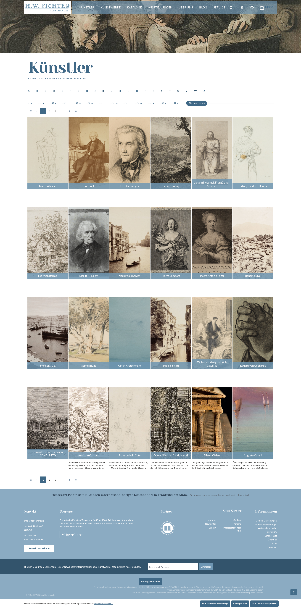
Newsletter (210, 523)
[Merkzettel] (252, 8)
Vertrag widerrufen (150, 581)
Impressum (271, 531)
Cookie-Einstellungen (266, 520)
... (65, 109)
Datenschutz (270, 535)
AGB (274, 543)
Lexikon (212, 527)
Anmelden (206, 566)
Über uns (272, 539)
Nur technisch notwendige (215, 603)
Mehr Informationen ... (103, 603)
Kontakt (273, 547)
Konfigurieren (240, 603)
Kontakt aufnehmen (39, 548)
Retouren (211, 520)
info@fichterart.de (34, 520)
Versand (237, 523)
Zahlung (237, 520)
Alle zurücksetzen (197, 103)
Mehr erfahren (72, 535)
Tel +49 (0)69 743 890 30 (33, 528)
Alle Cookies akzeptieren (264, 603)
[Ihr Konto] (242, 8)
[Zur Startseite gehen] (47, 7)
